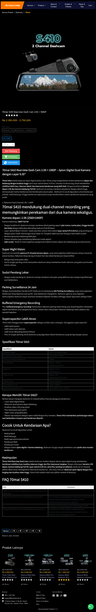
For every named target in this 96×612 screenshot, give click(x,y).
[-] (53, 595)
